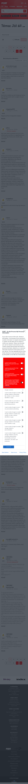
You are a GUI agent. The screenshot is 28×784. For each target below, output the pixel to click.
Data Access (14, 452)
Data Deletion (5, 452)
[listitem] (14, 359)
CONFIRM (8, 446)
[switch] (22, 363)
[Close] (24, 331)
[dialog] (14, 392)
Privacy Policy (22, 452)
